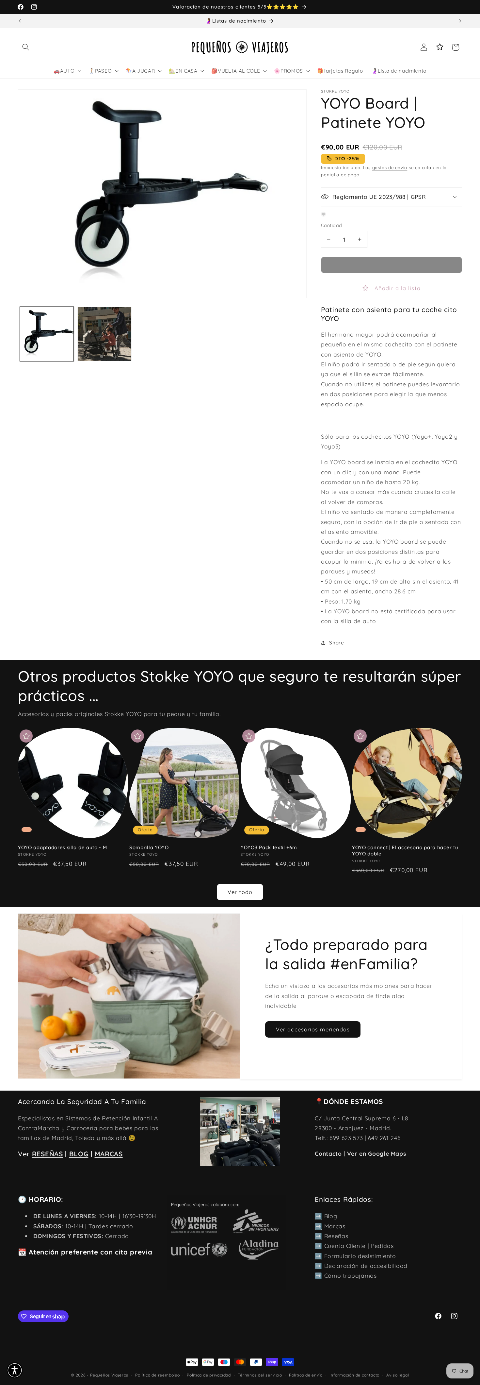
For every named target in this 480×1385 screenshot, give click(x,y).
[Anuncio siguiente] (460, 21)
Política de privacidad (209, 1375)
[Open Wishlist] (440, 47)
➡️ (318, 1215)
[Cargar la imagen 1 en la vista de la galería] (47, 334)
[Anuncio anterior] (20, 21)
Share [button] (336, 643)
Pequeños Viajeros (109, 1375)
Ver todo (240, 891)
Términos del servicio (260, 1375)
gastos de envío (390, 167)
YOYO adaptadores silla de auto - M (62, 847)
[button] (26, 47)
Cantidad (331, 225)
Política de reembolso (157, 1375)
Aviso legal (397, 1375)
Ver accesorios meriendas (313, 1029)
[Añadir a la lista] (26, 736)
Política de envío (306, 1375)
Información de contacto (354, 1375)
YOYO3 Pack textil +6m (269, 847)
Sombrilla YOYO (149, 847)
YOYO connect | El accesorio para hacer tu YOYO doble (405, 850)
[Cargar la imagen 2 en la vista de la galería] (104, 334)
